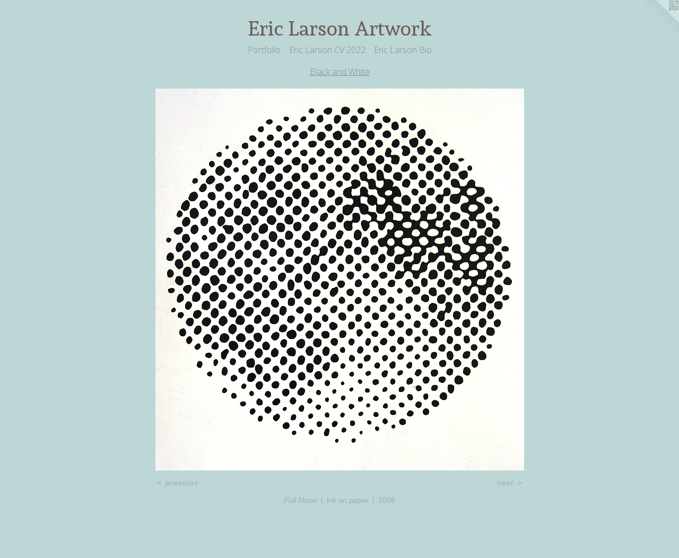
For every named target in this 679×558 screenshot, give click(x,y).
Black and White (340, 71)
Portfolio (264, 50)
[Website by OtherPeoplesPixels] (658, 21)
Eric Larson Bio (403, 50)
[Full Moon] (339, 279)
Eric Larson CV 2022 (327, 50)
